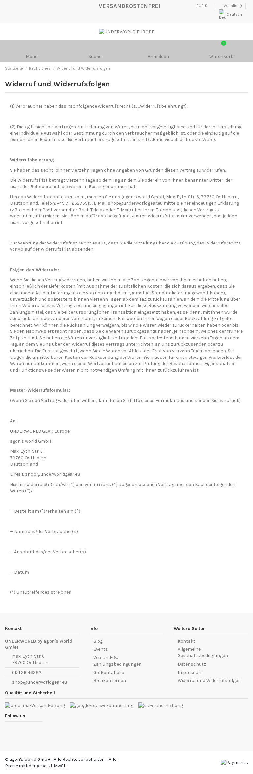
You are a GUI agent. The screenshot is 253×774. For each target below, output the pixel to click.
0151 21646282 (26, 672)
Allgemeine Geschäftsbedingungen (203, 652)
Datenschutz (192, 664)
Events (100, 649)
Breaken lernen (109, 680)
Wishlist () (233, 5)
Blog (98, 641)
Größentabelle (108, 672)
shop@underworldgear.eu (39, 682)
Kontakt (186, 641)
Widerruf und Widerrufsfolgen (209, 680)
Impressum (190, 672)
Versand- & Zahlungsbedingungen (117, 661)
